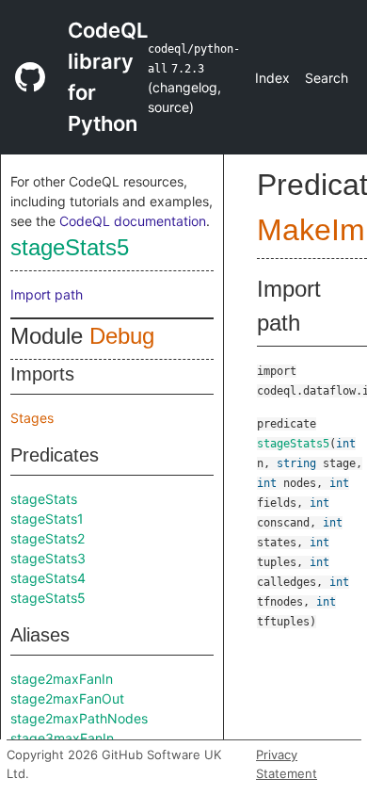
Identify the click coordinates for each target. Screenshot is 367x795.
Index (272, 78)
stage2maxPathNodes (79, 718)
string (296, 463)
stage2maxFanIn (61, 679)
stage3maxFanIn (62, 738)
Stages (32, 418)
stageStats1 (47, 519)
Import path (46, 294)
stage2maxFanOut (67, 698)
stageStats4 (48, 578)
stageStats (43, 499)
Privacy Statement (286, 764)
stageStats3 (48, 558)
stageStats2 (47, 538)
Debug (121, 336)
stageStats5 (69, 247)
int (346, 443)
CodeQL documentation (132, 221)
